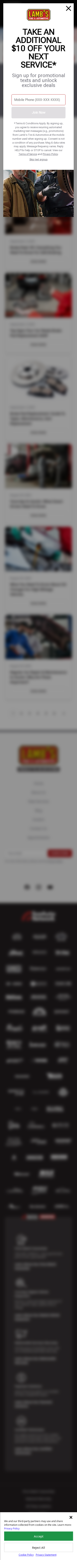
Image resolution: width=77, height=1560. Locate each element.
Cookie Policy (26, 1555)
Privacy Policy (50, 154)
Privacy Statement (46, 1555)
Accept (38, 1536)
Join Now (38, 112)
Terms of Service (27, 154)
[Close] (68, 8)
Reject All (38, 1547)
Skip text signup (38, 159)
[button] (71, 1517)
